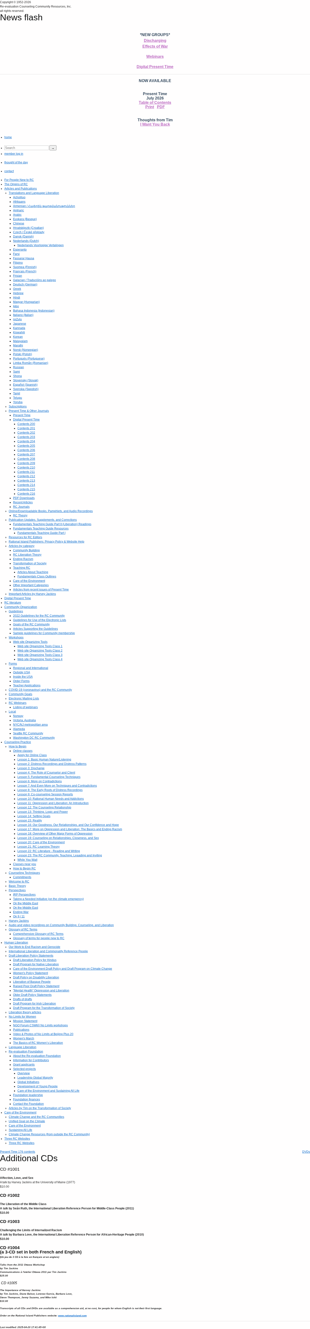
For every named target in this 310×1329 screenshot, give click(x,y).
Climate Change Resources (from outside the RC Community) (49, 1134)
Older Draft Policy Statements (32, 995)
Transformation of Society (29, 563)
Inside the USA (23, 676)
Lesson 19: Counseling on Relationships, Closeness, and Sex (58, 838)
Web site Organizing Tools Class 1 (39, 646)
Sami (16, 371)
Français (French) (24, 271)
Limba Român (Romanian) (30, 363)
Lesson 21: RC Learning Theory (38, 846)
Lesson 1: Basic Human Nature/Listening (44, 759)
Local (12, 711)
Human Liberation (16, 942)
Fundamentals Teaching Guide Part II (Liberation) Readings (52, 524)
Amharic (18, 210)
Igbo (16, 306)
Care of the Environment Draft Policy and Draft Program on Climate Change (62, 968)
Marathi (18, 345)
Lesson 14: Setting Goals (33, 816)
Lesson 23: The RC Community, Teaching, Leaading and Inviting (59, 855)
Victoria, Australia (24, 720)
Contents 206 (26, 450)
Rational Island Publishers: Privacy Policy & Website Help (46, 541)
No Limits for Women (22, 1016)
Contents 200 (26, 424)
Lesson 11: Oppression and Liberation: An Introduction (53, 803)
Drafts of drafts (22, 999)
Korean (18, 336)
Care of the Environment (29, 581)
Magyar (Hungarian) (26, 302)
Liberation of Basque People (32, 981)
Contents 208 (26, 459)
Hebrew (18, 293)
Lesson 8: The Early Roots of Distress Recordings (50, 790)
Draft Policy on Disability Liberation (36, 977)
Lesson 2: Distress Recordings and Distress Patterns (51, 764)
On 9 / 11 (19, 916)
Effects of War (155, 46)
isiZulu (17, 319)
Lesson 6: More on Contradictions (39, 781)
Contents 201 (26, 428)
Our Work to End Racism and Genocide (34, 947)
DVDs (306, 1151)
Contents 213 (26, 480)
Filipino (18, 262)
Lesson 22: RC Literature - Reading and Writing (48, 851)
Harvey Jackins (19, 920)
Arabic (17, 214)
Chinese (18, 223)
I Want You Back (155, 124)
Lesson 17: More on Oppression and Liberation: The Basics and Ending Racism (69, 829)
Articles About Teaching (32, 572)
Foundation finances (26, 1099)
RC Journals (21, 506)
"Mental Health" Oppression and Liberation (41, 990)
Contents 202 (26, 432)
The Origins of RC (16, 184)
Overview (23, 1073)
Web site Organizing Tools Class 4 (39, 659)
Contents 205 (26, 445)
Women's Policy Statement (30, 973)
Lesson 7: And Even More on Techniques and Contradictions (57, 785)
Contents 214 (26, 485)
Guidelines (16, 611)
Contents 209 (26, 463)
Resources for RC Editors (25, 537)
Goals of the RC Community (31, 624)
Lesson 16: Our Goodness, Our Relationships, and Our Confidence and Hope (68, 825)
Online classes (22, 751)
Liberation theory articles (25, 1012)
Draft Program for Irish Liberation (34, 1003)
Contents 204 (26, 441)
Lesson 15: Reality (29, 820)
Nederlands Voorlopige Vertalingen (40, 245)
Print (149, 107)
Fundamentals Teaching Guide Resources (41, 528)
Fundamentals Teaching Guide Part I (41, 533)
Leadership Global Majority (35, 1077)
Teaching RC (21, 567)
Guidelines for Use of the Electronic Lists (39, 620)
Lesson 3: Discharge (31, 768)
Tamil (16, 393)
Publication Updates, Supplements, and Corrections (43, 520)
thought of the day (16, 162)
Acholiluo (19, 197)
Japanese (19, 323)
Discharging (155, 40)
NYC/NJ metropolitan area (30, 724)
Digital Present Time (155, 67)
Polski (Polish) (22, 354)
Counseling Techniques (24, 873)
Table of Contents (155, 102)
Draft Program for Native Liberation (36, 964)
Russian (18, 367)
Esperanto (20, 249)
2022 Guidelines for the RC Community (39, 615)
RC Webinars (17, 703)
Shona (17, 376)
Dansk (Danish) (23, 236)
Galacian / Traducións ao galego (34, 280)
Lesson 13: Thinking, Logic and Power (42, 812)
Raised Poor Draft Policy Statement (36, 986)
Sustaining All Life (20, 1130)
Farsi (16, 254)
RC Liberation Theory (27, 554)
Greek (17, 289)
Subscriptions (18, 406)
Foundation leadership (28, 1095)
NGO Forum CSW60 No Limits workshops (40, 1025)
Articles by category (21, 546)
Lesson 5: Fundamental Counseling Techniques (48, 777)
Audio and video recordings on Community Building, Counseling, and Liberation (61, 925)
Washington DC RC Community (34, 737)
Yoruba (18, 402)
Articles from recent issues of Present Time (41, 589)
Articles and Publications (20, 188)
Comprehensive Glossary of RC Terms (38, 934)
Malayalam (20, 341)
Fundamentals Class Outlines (36, 576)
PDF (161, 107)
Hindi (16, 297)
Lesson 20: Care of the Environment (41, 842)
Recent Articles (23, 502)
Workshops (16, 637)
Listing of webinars (25, 707)
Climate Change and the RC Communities (36, 1117)
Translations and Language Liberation (34, 193)
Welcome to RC (19, 881)
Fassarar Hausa (23, 258)
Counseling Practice (17, 742)
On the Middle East (25, 903)
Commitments (22, 877)
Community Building (26, 550)
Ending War (21, 912)
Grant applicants (24, 1064)
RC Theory (20, 515)
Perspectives (17, 890)
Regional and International (30, 668)
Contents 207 (26, 454)
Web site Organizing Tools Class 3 (39, 655)
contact (9, 171)
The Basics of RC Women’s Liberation (38, 1043)
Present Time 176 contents (17, 1151)
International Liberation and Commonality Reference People (48, 951)
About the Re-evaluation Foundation (37, 1056)
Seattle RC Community (28, 733)
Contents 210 (26, 467)
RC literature (12, 602)
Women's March (23, 1038)
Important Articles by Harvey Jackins (32, 594)
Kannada (19, 328)
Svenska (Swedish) (26, 389)
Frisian (17, 275)
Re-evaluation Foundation (26, 1051)
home (8, 137)
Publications (21, 1029)
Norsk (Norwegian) (25, 350)
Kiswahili (19, 332)
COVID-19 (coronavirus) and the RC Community (40, 689)
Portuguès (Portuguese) (29, 358)
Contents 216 (26, 493)
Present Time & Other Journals (29, 411)
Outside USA (21, 672)
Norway (18, 716)
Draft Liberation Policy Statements (31, 955)
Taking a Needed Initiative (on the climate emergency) (48, 899)
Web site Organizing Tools (30, 642)
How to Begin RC (24, 868)
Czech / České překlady (28, 232)
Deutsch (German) (25, 284)
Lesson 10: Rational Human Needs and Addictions (50, 798)
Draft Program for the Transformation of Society (44, 1008)
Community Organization (20, 607)
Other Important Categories (31, 585)
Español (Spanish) (25, 384)
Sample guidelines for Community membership (44, 633)
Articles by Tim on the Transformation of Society (40, 1108)
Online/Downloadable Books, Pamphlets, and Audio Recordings (51, 511)
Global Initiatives (28, 1082)
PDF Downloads (24, 498)
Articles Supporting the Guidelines (35, 628)
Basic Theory (17, 886)
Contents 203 (26, 437)
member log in (13, 153)
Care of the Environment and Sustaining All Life (48, 1090)
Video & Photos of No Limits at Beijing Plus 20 (43, 1034)
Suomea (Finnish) (25, 267)
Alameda (19, 729)
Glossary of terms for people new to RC (38, 938)
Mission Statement (25, 1021)
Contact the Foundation (28, 1104)
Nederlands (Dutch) (26, 241)
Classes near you (24, 864)
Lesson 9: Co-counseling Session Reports (45, 794)
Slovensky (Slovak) (25, 380)
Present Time (22, 415)
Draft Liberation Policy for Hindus (34, 960)
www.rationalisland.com (72, 1315)
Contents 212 (26, 476)
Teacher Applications (26, 685)
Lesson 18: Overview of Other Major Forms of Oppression (55, 833)
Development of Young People (37, 1086)
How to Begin (17, 746)
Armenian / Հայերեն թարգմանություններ (44, 206)
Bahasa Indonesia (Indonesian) (33, 310)
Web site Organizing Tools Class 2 (39, 650)
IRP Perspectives (24, 894)
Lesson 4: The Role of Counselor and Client (46, 772)
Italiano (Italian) (23, 315)
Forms (13, 663)
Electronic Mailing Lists (24, 698)
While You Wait (27, 859)
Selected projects (24, 1069)
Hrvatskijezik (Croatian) (28, 228)
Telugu (17, 397)
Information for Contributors (31, 1060)
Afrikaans (19, 201)
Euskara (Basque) (25, 219)
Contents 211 (26, 472)
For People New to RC (19, 180)
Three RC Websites (17, 1138)
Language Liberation (22, 1047)
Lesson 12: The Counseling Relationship (44, 807)
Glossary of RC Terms (23, 929)
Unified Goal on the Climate (27, 1121)
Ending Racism (23, 559)
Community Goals (20, 694)
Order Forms (21, 681)
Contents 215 (26, 489)
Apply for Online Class (32, 755)
